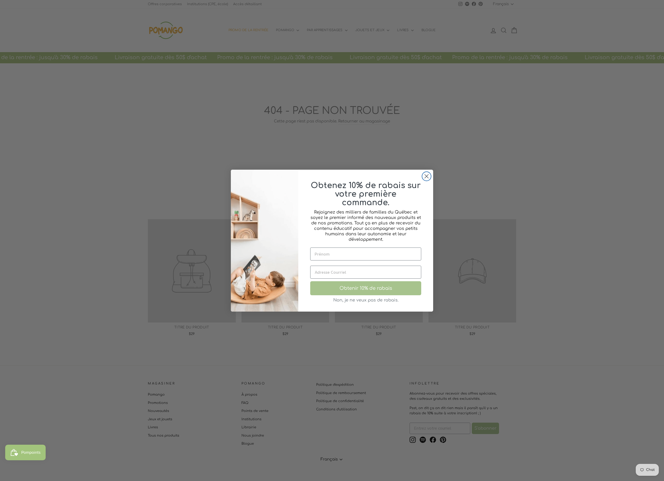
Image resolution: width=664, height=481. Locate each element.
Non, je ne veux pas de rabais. (365, 300)
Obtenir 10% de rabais (366, 288)
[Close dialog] (426, 176)
